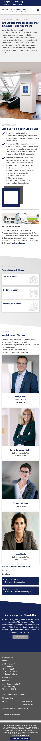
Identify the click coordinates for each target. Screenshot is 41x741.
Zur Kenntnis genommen (20, 738)
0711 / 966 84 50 (12, 580)
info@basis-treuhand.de (16, 582)
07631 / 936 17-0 (12, 589)
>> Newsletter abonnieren (11, 714)
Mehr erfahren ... (18, 243)
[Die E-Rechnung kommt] (20, 224)
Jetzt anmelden (20, 637)
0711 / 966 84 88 (11, 671)
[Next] (37, 117)
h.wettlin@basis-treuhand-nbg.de (19, 592)
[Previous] (33, 117)
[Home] (15, 12)
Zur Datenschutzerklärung (20, 735)
